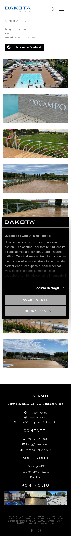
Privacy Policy (37, 412)
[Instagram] (39, 530)
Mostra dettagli (47, 288)
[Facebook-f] (31, 530)
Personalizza (33, 311)
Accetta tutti (35, 299)
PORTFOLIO (35, 485)
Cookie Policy (37, 417)
